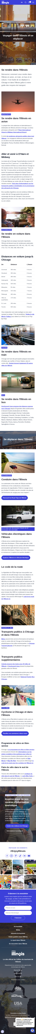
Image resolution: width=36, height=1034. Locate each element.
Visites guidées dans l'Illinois (18, 937)
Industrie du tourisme (18, 933)
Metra (3, 639)
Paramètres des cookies (18, 979)
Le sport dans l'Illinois (18, 940)
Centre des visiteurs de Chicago (17, 826)
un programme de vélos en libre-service (21, 749)
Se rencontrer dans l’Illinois (18, 943)
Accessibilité (18, 926)
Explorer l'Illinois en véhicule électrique (16, 557)
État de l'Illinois (18, 970)
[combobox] (22, 2)
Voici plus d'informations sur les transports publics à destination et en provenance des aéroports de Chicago (17, 186)
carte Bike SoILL (27, 776)
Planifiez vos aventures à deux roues (15, 733)
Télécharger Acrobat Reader (18, 1013)
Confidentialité (18, 973)
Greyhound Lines (14, 666)
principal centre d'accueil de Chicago (16, 814)
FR (21, 2)
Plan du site (18, 976)
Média (18, 930)
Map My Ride (12, 761)
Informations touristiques (15, 831)
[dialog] (2, 1031)
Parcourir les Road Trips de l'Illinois (14, 498)
